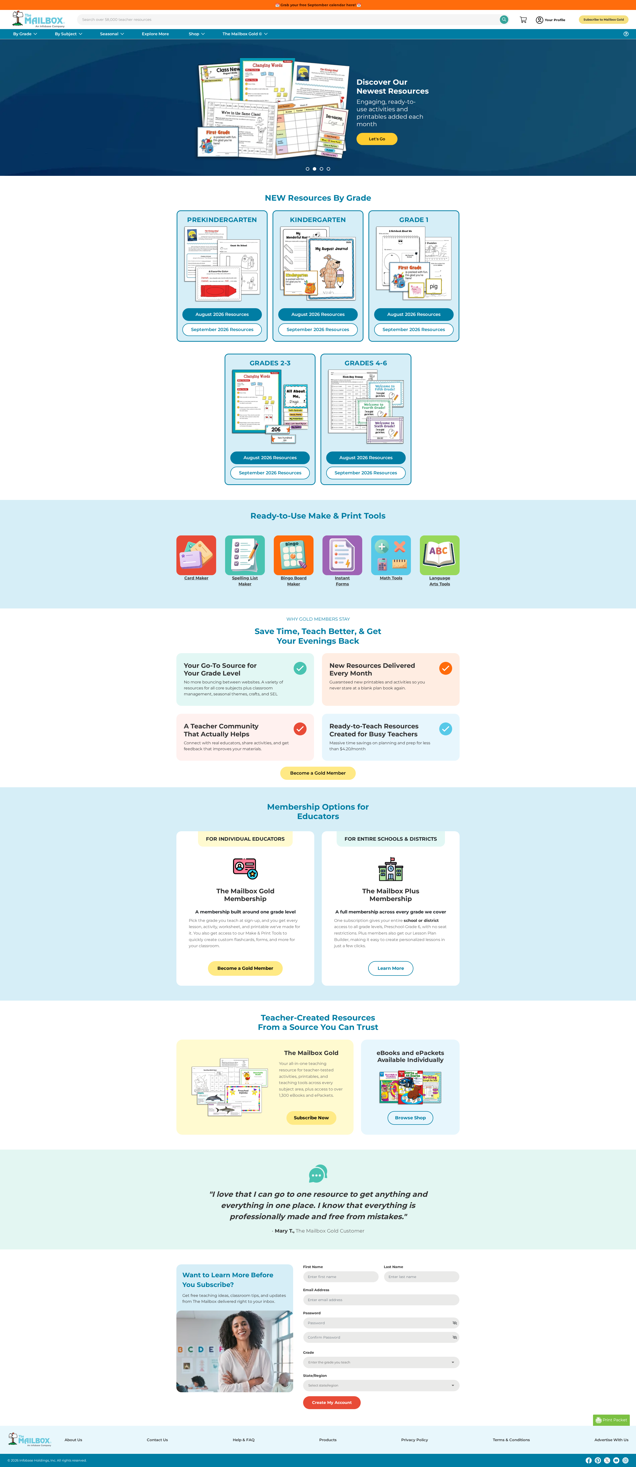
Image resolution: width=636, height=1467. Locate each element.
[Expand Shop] (203, 34)
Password (312, 1313)
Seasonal (109, 34)
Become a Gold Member (318, 773)
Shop (194, 34)
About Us (73, 1439)
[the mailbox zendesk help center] (626, 34)
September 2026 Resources (222, 329)
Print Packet (614, 1420)
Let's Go (218, 135)
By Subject (66, 34)
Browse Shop (410, 1118)
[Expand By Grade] (35, 34)
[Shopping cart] (523, 20)
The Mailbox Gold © (242, 34)
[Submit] (504, 19)
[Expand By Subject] (80, 34)
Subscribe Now (311, 1118)
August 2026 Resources (222, 314)
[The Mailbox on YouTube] (616, 1460)
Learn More (395, 968)
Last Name (393, 1267)
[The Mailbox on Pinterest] (598, 1460)
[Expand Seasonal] (122, 34)
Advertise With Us (612, 1439)
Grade (308, 1352)
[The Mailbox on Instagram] (625, 1460)
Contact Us (157, 1439)
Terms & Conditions (511, 1439)
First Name (313, 1267)
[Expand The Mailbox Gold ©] (266, 34)
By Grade (22, 34)
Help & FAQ (244, 1439)
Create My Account (332, 1402)
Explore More (155, 34)
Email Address (316, 1290)
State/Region (315, 1375)
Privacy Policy (414, 1439)
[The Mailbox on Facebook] (589, 1460)
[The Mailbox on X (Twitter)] (607, 1460)
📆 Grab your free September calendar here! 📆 (318, 5)
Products (328, 1439)
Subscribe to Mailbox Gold (604, 19)
